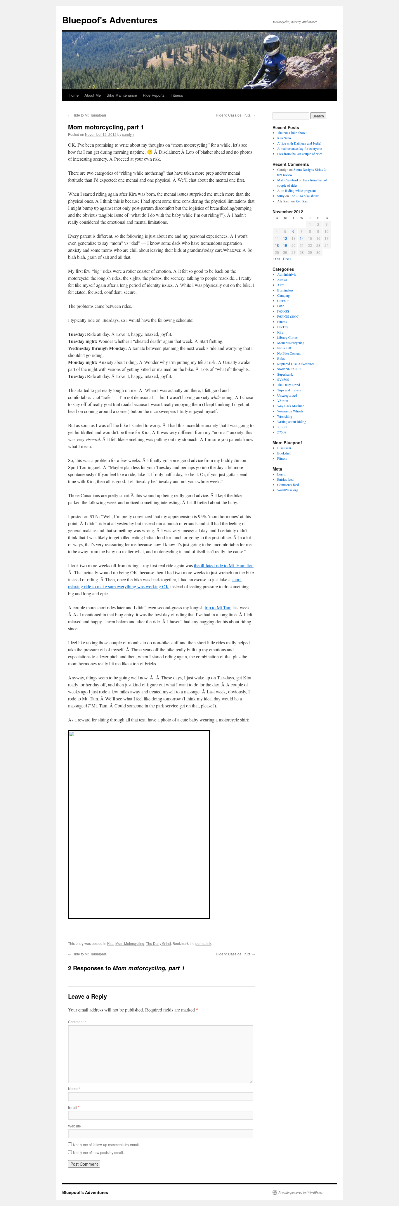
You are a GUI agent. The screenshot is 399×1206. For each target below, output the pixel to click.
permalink (203, 943)
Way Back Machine (290, 405)
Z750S (282, 432)
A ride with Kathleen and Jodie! (299, 143)
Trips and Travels (289, 390)
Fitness (177, 95)
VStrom (282, 400)
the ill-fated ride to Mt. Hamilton (224, 565)
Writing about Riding (291, 421)
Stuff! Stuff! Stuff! (290, 369)
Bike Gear (284, 447)
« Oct (276, 258)
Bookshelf (284, 453)
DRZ (280, 305)
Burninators (285, 290)
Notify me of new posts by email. (98, 1152)
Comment (77, 1021)
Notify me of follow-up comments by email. (106, 1144)
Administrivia (286, 274)
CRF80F (283, 300)
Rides (281, 358)
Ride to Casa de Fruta (235, 114)
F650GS (283, 311)
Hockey (282, 327)
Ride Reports (154, 95)
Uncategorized (287, 395)
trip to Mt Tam (218, 607)
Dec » (287, 258)
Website (74, 1125)
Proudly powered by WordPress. (301, 1192)
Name (74, 1088)
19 (285, 245)
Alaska (282, 279)
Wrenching (284, 416)
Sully (280, 195)
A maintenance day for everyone (299, 148)
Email (73, 1107)
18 (277, 245)
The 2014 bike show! (292, 132)
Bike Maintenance (122, 95)
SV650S (283, 379)
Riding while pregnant (300, 190)
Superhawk (285, 374)
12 (285, 238)
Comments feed (288, 484)
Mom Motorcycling (129, 943)
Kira (110, 943)
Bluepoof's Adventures (110, 19)
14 (302, 238)
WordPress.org (287, 489)
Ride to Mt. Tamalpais (87, 114)
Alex (280, 284)
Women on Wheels (290, 411)
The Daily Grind (158, 943)
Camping (283, 295)
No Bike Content (289, 353)
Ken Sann (284, 138)
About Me (92, 95)
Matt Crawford (287, 180)
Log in (281, 474)
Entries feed (285, 479)
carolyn (128, 134)
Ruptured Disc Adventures (295, 363)
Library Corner (287, 337)
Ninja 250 (284, 348)
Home (74, 95)
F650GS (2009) (288, 316)
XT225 (282, 426)
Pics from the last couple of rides (299, 153)
